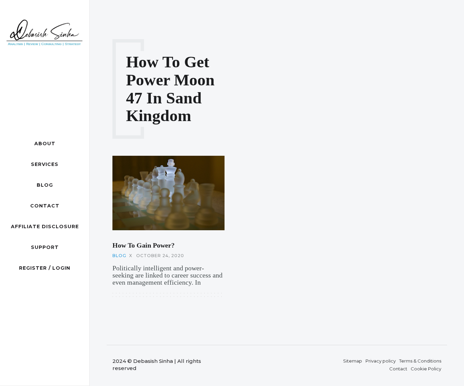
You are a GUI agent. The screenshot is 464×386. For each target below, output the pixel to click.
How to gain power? (143, 245)
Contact (44, 206)
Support (45, 247)
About (44, 143)
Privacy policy (380, 361)
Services (44, 164)
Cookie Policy (426, 368)
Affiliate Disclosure (45, 226)
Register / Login (44, 268)
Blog (45, 185)
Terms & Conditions (420, 361)
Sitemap (352, 361)
